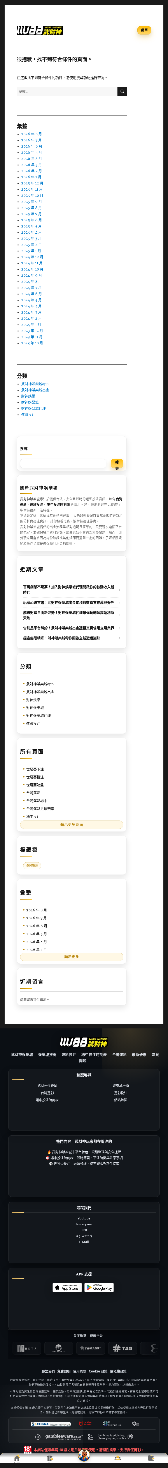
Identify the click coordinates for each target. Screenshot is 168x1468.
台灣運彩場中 (36, 801)
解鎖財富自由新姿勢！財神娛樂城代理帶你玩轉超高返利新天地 (68, 615)
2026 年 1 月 (31, 177)
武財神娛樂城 (30, 499)
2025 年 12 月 (32, 183)
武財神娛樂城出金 (35, 390)
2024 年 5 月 (31, 300)
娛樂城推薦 (47, 1054)
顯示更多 (71, 957)
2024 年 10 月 (32, 269)
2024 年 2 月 (31, 318)
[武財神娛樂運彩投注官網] (84, 1041)
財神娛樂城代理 (33, 408)
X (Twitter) (84, 1236)
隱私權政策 (118, 1371)
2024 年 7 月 (31, 287)
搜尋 (24, 448)
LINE (84, 1230)
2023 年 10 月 (32, 343)
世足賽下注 (35, 769)
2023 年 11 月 (31, 337)
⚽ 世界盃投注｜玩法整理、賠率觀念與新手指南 (84, 1163)
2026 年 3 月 (31, 164)
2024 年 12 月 (32, 257)
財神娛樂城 (30, 402)
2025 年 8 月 (31, 208)
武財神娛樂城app (35, 384)
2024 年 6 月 (31, 294)
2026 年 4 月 (31, 158)
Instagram (84, 1224)
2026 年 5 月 (31, 152)
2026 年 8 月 (31, 134)
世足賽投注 (35, 777)
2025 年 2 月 (31, 244)
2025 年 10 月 (32, 195)
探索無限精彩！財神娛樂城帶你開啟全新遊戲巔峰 (61, 638)
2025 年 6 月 (31, 220)
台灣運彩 (33, 793)
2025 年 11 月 (32, 189)
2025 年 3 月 (31, 238)
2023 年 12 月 (32, 330)
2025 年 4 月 (31, 232)
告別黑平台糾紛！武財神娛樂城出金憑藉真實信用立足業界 (68, 628)
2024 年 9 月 (31, 275)
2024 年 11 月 (32, 263)
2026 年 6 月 (31, 146)
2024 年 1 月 (31, 324)
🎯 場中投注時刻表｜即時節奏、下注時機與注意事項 (84, 1158)
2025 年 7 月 (31, 214)
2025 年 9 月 (31, 201)
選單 (144, 30)
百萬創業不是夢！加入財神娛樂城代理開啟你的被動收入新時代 (68, 590)
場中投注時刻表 (94, 1054)
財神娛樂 (28, 396)
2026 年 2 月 (31, 171)
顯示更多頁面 (71, 824)
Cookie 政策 (98, 1371)
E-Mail (84, 1241)
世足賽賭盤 (35, 785)
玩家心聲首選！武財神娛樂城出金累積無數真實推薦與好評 (68, 602)
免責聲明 (63, 1371)
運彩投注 (28, 414)
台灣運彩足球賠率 (40, 808)
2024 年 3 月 (31, 312)
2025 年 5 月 (31, 226)
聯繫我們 (48, 1371)
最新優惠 (139, 1054)
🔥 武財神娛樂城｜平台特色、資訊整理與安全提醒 (84, 1152)
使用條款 (79, 1371)
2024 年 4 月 (31, 306)
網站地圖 (120, 1100)
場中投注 (33, 816)
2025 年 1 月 (31, 251)
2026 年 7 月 (31, 140)
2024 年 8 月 (31, 281)
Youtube (84, 1218)
